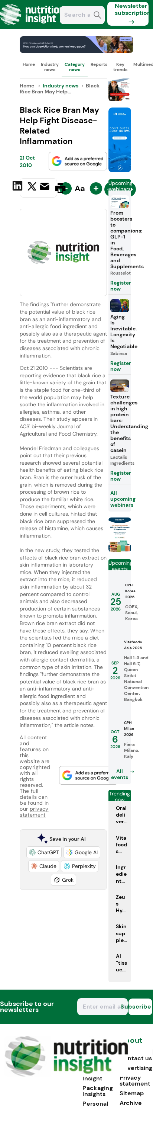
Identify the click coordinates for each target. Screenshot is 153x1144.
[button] (44, 852)
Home (29, 64)
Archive (131, 1102)
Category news (75, 67)
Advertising (136, 1067)
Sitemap (132, 1093)
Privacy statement (135, 1080)
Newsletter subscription (132, 9)
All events (119, 774)
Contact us (136, 1058)
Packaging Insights (97, 1090)
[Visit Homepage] (32, 27)
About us (131, 1044)
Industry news (50, 67)
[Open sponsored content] (76, 51)
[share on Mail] (45, 187)
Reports (99, 64)
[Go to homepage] (66, 1074)
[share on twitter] (32, 187)
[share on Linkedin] (18, 187)
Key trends (120, 67)
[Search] (97, 15)
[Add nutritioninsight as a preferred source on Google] (78, 161)
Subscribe (140, 1006)
